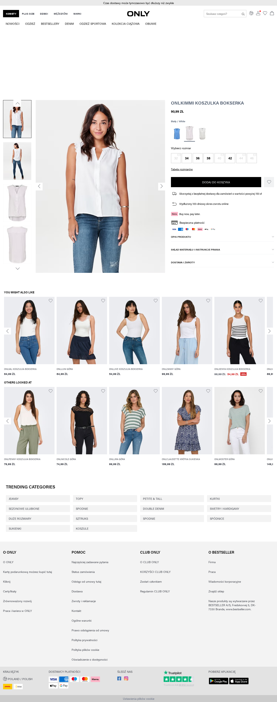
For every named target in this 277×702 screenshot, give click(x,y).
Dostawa (77, 591)
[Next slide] (269, 331)
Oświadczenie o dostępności (89, 659)
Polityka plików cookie (85, 650)
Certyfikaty (9, 591)
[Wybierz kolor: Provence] (176, 134)
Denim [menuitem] (69, 24)
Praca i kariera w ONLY (17, 611)
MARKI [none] (77, 13)
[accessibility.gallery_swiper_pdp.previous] (17, 103)
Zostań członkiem (151, 581)
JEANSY (13, 499)
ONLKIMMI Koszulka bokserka (207, 102)
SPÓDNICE (217, 518)
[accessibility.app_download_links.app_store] (239, 684)
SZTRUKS (82, 518)
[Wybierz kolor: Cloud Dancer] (202, 134)
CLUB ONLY (150, 552)
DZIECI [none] (44, 13)
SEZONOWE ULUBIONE (24, 509)
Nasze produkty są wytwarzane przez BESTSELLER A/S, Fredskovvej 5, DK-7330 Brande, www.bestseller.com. (232, 605)
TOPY (79, 499)
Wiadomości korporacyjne (224, 581)
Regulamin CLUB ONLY (155, 591)
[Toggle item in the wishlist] (269, 182)
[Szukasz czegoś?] (243, 13)
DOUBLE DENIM (153, 509)
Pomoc (79, 552)
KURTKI (215, 499)
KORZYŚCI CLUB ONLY (155, 572)
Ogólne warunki (81, 620)
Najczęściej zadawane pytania (90, 562)
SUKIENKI (15, 528)
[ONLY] (138, 15)
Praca (212, 572)
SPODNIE (82, 509)
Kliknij (6, 581)
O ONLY (9, 552)
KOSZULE (82, 528)
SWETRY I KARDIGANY (224, 509)
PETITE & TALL (152, 499)
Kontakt (76, 611)
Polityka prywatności (84, 640)
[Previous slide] (7, 331)
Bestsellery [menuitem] (50, 24)
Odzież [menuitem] (30, 24)
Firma (212, 562)
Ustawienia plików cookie (138, 699)
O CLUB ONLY (149, 562)
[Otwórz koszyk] (272, 13)
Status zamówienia (83, 572)
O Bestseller (221, 552)
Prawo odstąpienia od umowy (90, 630)
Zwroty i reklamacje (84, 601)
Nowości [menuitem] (12, 24)
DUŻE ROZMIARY (20, 518)
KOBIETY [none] (11, 13)
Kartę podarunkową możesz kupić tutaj (27, 572)
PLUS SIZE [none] (28, 13)
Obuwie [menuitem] (150, 24)
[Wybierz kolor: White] (189, 134)
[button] (138, 3)
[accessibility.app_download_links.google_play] (218, 684)
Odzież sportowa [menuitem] (92, 24)
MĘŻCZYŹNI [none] (61, 13)
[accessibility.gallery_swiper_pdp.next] (17, 268)
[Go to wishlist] (265, 14)
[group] (29, 339)
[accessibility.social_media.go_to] (119, 679)
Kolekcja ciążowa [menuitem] (126, 24)
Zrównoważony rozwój (17, 601)
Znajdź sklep (216, 591)
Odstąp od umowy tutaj (86, 581)
